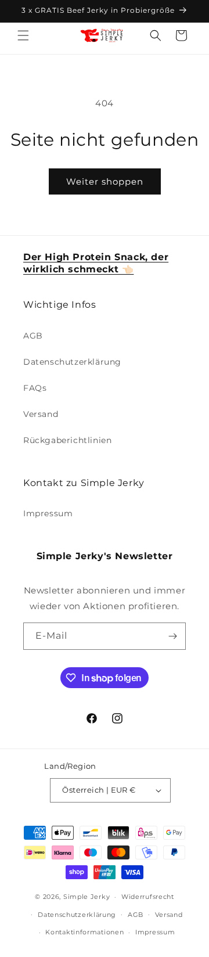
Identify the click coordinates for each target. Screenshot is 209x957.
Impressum (48, 513)
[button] (23, 35)
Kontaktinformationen (84, 932)
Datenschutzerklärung (72, 362)
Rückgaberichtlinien (67, 440)
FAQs (34, 388)
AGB (33, 335)
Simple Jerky (86, 897)
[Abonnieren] (172, 636)
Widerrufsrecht (147, 897)
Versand (40, 414)
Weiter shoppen (104, 181)
